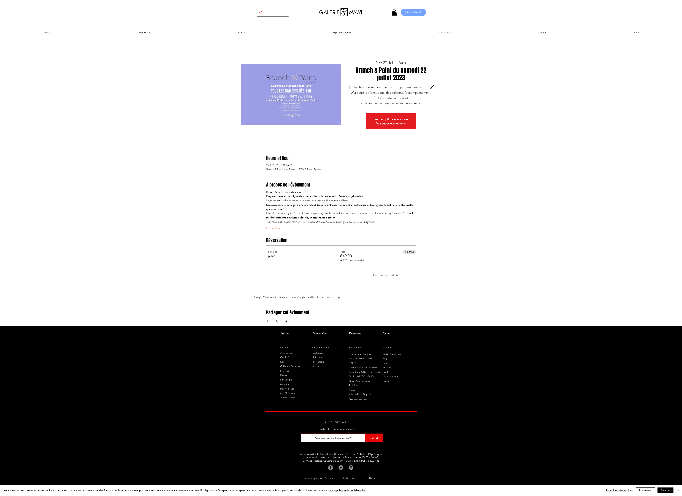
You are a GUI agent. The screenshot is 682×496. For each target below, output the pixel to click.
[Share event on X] (276, 321)
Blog (385, 358)
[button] (394, 12)
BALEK (352, 363)
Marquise (284, 384)
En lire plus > (273, 228)
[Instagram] (351, 467)
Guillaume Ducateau (290, 366)
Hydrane (284, 370)
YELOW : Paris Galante (360, 358)
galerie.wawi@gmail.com (328, 460)
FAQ (385, 372)
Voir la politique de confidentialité (347, 490)
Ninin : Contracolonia (359, 381)
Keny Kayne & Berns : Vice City (364, 372)
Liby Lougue (286, 379)
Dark (282, 361)
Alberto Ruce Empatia (360, 394)
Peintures (317, 357)
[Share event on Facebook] (268, 321)
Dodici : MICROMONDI (361, 376)
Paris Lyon (354, 385)
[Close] (678, 490)
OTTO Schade (287, 393)
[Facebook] (330, 467)
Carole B (284, 357)
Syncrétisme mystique (360, 354)
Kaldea (283, 375)
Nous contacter (390, 376)
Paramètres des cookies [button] (619, 490)
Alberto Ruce (287, 353)
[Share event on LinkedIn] (285, 321)
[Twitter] (341, 467)
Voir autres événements (391, 123)
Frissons (353, 390)
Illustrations (318, 361)
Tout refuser (645, 490)
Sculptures (318, 353)
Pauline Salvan (287, 388)
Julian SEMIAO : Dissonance (363, 367)
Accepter (665, 490)
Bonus (386, 363)
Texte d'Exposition (392, 354)
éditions (316, 366)
